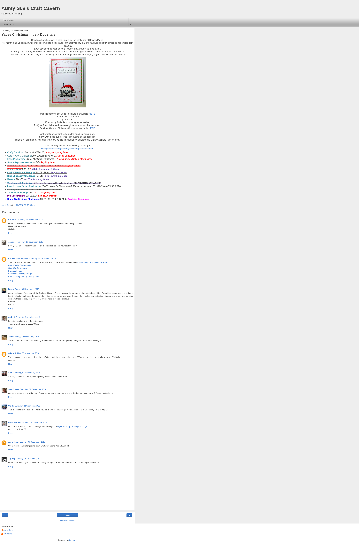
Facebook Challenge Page (20, 274)
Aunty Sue (8, 530)
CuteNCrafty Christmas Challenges (92, 262)
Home (67, 515)
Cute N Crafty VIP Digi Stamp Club (23, 276)
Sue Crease (13, 389)
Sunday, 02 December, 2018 (27, 406)
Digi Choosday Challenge (21, 175)
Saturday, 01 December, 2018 (26, 372)
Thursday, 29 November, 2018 (30, 219)
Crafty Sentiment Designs (21, 172)
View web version (67, 520)
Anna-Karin (13, 442)
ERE (92, 128)
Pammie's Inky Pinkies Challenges (23, 186)
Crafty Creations (15, 152)
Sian (10, 372)
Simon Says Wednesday (19, 162)
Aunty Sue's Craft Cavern (30, 8)
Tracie (11, 336)
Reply (10, 233)
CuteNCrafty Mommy (18, 258)
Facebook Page (15, 271)
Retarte (11, 179)
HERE (92, 114)
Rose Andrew (14, 422)
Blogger (72, 540)
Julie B (11, 317)
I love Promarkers (16, 159)
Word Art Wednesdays (18, 165)
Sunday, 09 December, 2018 (32, 442)
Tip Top (12, 458)
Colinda (12, 219)
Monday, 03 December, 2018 (34, 422)
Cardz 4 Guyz (14, 169)
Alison (11, 353)
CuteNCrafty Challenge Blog (20, 265)
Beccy (11, 289)
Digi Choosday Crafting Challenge (72, 426)
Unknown (8, 534)
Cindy (11, 406)
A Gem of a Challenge (17, 192)
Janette (11, 242)
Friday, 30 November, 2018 (27, 289)
